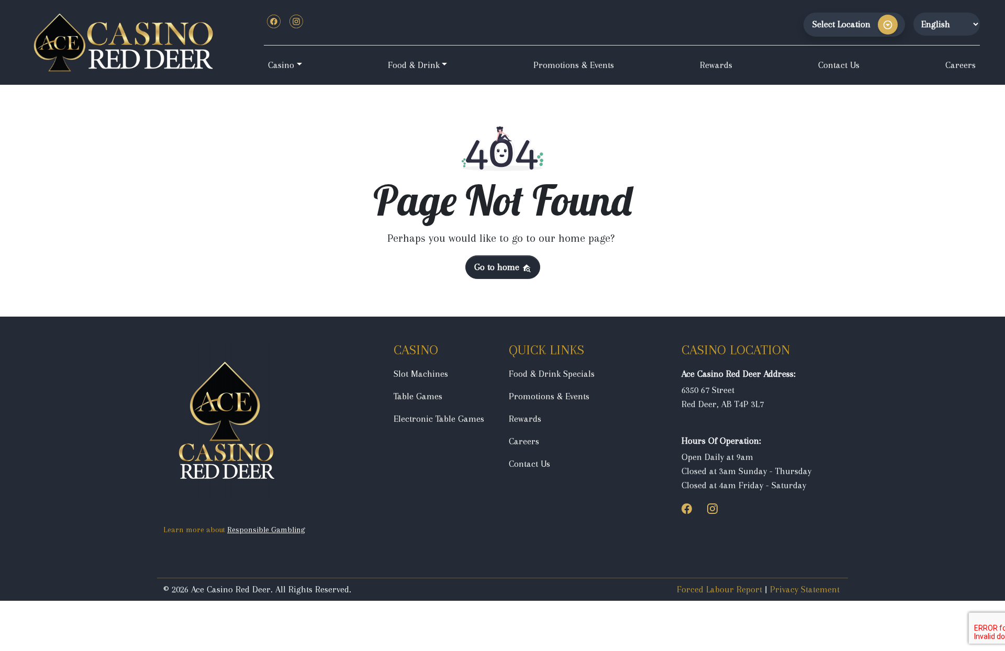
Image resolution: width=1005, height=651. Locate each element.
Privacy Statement (805, 589)
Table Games (418, 396)
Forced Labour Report (719, 589)
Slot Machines (421, 373)
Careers (960, 65)
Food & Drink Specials (552, 373)
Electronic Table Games (439, 418)
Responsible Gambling (266, 529)
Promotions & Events (573, 65)
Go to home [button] (498, 267)
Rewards (716, 65)
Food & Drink (414, 65)
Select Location (841, 24)
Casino (281, 65)
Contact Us (838, 65)
